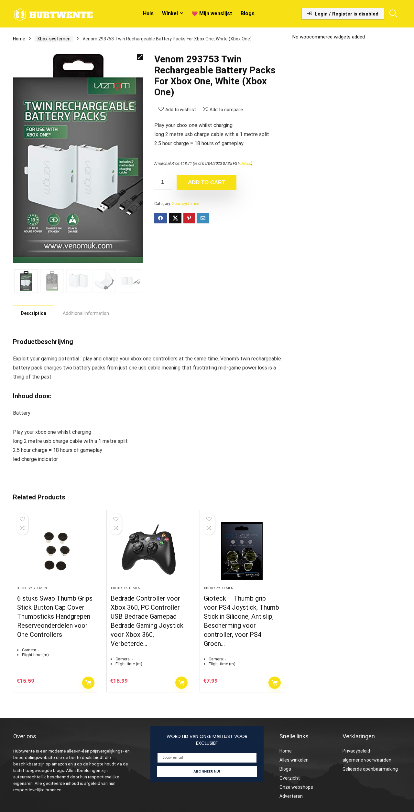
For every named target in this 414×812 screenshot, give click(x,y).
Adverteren (291, 796)
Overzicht (289, 778)
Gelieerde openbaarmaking (370, 769)
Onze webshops (296, 787)
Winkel (170, 13)
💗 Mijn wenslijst (211, 13)
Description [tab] (33, 313)
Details (245, 163)
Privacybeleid (356, 750)
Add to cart (206, 182)
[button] (140, 57)
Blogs (248, 13)
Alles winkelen (294, 760)
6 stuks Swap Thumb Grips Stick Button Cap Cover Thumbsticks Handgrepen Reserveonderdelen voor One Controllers (55, 616)
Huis (148, 13)
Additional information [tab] (86, 313)
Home (19, 38)
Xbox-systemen (54, 38)
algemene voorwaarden (367, 760)
